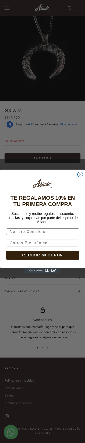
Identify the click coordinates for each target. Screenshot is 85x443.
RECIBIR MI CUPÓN (42, 255)
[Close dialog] (80, 174)
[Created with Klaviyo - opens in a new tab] (43, 270)
